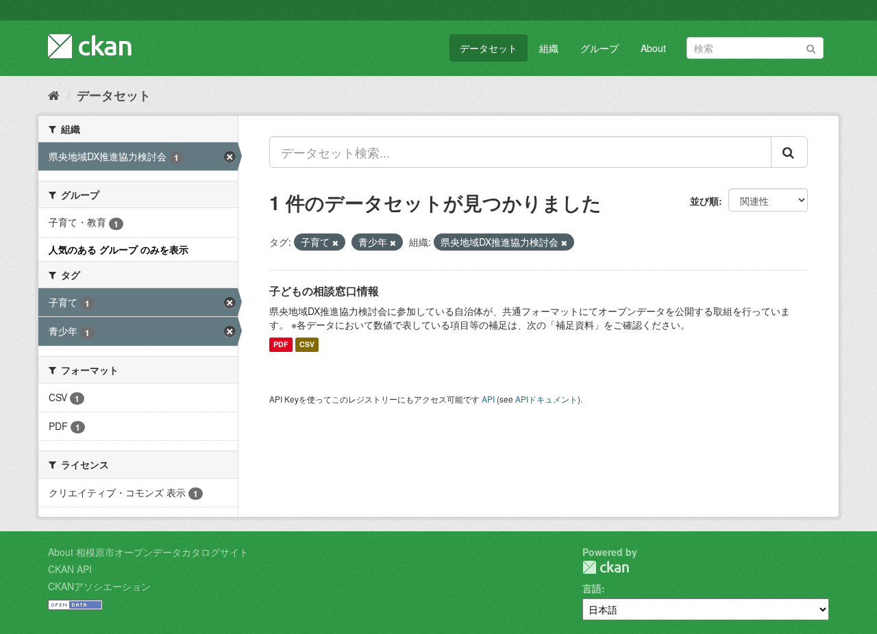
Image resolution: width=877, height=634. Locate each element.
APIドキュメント (546, 399)
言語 (592, 588)
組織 (548, 48)
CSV (306, 345)
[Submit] (811, 47)
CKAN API (70, 569)
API (488, 399)
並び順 (704, 200)
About (653, 48)
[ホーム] (54, 94)
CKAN (605, 567)
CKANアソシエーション (99, 586)
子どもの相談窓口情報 (324, 291)
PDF (280, 345)
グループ (599, 48)
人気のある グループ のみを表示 (118, 249)
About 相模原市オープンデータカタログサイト (148, 552)
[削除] (335, 242)
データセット (488, 48)
